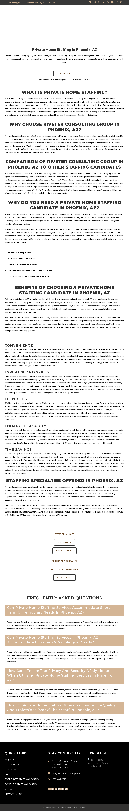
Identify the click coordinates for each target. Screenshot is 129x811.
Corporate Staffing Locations (23, 779)
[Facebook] (86, 2)
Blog (8, 774)
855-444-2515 (84, 79)
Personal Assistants (64, 561)
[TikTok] (117, 2)
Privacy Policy (13, 794)
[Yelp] (108, 2)
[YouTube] (112, 2)
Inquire (9, 759)
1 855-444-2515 (50, 2)
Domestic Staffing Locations (22, 784)
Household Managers (64, 569)
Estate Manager (64, 534)
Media (8, 789)
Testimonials (12, 769)
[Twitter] (90, 2)
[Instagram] (94, 2)
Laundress (64, 542)
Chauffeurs (64, 577)
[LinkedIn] (103, 2)
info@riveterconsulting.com (25, 2)
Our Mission (12, 764)
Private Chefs (64, 550)
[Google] (121, 2)
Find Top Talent (64, 73)
